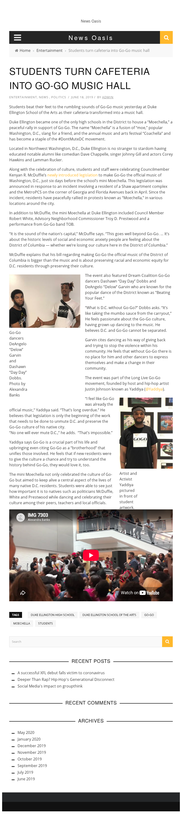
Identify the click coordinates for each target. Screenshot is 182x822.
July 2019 (25, 772)
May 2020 (26, 732)
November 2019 (32, 752)
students (45, 623)
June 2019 (26, 779)
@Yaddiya (154, 389)
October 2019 (30, 759)
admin (108, 97)
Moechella (21, 623)
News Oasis (91, 21)
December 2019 (32, 745)
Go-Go (149, 615)
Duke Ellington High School (52, 615)
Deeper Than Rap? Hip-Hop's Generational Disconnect (66, 679)
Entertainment (23, 97)
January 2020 (29, 739)
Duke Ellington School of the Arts (109, 615)
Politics (58, 97)
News (43, 97)
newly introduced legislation (72, 175)
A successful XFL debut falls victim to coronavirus (61, 672)
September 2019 (32, 765)
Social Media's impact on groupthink (50, 686)
